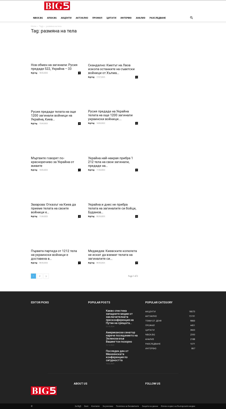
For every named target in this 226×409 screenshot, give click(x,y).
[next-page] (46, 276)
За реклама (108, 406)
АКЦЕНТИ (66, 17)
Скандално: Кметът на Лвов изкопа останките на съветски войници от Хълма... (111, 69)
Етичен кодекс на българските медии (178, 406)
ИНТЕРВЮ (126, 17)
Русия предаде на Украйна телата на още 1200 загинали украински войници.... (110, 115)
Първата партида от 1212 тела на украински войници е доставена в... (54, 254)
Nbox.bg (38, 17)
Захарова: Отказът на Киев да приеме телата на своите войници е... (53, 208)
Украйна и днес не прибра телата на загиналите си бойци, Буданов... (112, 208)
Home (33, 26)
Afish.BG (52, 17)
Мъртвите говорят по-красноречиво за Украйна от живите (52, 162)
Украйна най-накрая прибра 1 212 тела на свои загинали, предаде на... (110, 162)
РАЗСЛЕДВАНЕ (158, 17)
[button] (191, 18)
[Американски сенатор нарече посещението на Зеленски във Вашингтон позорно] (95, 336)
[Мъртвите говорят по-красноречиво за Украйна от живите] (56, 142)
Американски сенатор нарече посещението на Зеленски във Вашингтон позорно (122, 337)
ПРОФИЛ (97, 17)
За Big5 (78, 406)
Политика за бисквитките (127, 406)
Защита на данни (150, 406)
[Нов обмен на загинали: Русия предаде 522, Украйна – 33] (56, 49)
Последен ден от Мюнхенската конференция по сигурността (117, 355)
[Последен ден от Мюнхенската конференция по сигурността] (95, 354)
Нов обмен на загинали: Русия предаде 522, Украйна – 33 (54, 67)
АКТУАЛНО (82, 17)
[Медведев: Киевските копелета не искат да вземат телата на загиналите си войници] (113, 234)
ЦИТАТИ (111, 17)
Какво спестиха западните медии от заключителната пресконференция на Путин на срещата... (120, 317)
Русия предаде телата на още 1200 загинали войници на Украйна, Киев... (53, 115)
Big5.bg (34, 73)
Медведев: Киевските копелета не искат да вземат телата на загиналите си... (112, 254)
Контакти (95, 406)
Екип (86, 406)
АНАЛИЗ (140, 17)
